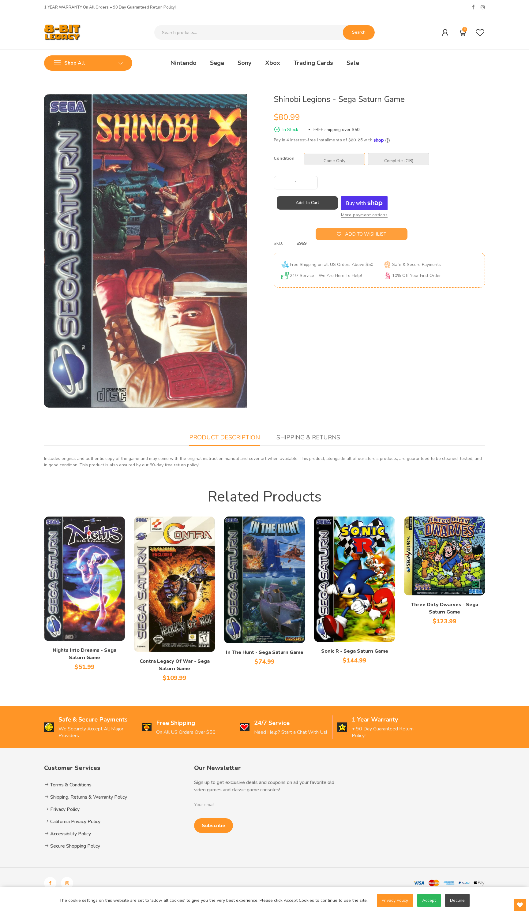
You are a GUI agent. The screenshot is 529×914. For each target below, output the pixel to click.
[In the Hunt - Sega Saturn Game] (264, 580)
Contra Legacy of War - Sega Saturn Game (175, 665)
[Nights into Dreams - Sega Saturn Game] (84, 579)
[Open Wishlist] (520, 905)
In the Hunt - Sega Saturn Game (264, 652)
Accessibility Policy (70, 833)
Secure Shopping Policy (74, 846)
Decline (457, 900)
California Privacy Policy (74, 821)
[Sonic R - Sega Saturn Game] (354, 579)
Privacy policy (395, 900)
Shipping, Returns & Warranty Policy (88, 797)
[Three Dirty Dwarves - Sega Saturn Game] (444, 556)
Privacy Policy (64, 809)
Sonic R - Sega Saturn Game (354, 651)
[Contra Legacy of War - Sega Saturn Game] (174, 584)
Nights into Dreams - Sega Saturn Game (84, 654)
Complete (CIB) (398, 161)
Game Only (334, 161)
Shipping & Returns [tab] (308, 437)
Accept (429, 900)
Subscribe (213, 825)
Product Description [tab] (224, 437)
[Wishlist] (480, 32)
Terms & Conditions (70, 785)
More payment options (364, 215)
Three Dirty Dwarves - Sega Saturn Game (444, 608)
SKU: (278, 243)
